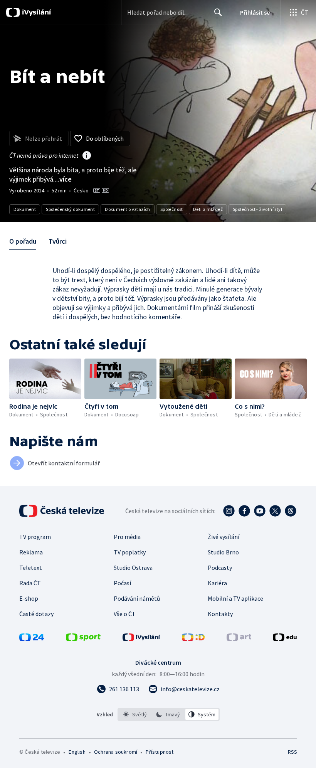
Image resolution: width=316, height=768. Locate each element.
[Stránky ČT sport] (83, 639)
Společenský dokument (70, 209)
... (63, 179)
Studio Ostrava (133, 567)
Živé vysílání (223, 537)
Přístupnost (159, 751)
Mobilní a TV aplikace (235, 598)
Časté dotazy (36, 614)
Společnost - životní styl (257, 209)
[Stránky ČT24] (31, 639)
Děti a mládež (208, 209)
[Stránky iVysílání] (141, 639)
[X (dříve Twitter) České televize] (275, 511)
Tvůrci (58, 241)
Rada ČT (30, 583)
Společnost (171, 209)
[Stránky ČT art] (239, 639)
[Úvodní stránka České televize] (62, 511)
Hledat (218, 12)
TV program (35, 537)
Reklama (31, 552)
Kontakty (220, 614)
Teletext (30, 567)
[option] (135, 714)
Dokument (24, 209)
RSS (292, 751)
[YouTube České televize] (260, 511)
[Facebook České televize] (244, 511)
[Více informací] (86, 156)
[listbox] (169, 714)
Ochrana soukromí (115, 751)
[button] (45, 379)
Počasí (122, 583)
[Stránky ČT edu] (285, 639)
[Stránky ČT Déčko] (193, 639)
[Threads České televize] (290, 511)
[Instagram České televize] (229, 511)
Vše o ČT (125, 614)
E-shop (28, 598)
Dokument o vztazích (127, 209)
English (77, 751)
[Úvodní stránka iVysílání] (35, 12)
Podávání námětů (137, 598)
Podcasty (220, 567)
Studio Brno (223, 552)
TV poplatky (130, 552)
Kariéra (217, 583)
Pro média (127, 537)
